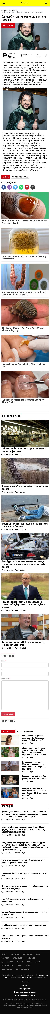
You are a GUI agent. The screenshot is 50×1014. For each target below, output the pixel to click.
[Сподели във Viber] (9, 187)
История (20, 962)
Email (3, 670)
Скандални (31, 958)
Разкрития (13, 10)
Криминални (18, 958)
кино (29, 962)
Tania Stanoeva (11, 57)
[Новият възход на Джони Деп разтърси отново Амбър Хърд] (10, 785)
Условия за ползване (26, 977)
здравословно (7, 962)
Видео (19, 965)
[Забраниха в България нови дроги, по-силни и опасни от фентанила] (25, 446)
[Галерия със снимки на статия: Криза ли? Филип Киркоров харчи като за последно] (25, 36)
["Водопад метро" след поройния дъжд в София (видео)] (25, 484)
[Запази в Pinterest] (27, 187)
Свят (38, 954)
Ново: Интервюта (22, 969)
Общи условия (25, 988)
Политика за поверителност (25, 992)
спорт (37, 962)
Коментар (5, 679)
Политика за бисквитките (25, 995)
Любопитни (27, 954)
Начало (4, 10)
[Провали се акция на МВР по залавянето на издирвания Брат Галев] (25, 640)
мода (28, 965)
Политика (5, 958)
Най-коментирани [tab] (25, 731)
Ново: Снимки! (6, 969)
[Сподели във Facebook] (3, 187)
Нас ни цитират (7, 965)
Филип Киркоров (20, 177)
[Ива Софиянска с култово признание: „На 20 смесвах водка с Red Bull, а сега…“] (10, 744)
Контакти (25, 985)
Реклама (25, 982)
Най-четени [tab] (8, 731)
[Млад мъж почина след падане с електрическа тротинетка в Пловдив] (25, 521)
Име (3, 661)
